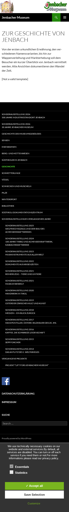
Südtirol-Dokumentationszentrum (22, 212)
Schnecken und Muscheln (16, 186)
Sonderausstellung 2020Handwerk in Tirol (19, 292)
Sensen (6, 140)
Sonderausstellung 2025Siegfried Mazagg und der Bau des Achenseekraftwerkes (24, 228)
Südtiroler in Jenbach (14, 160)
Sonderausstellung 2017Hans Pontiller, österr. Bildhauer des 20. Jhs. (31, 321)
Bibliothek (8, 206)
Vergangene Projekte (14, 358)
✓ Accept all (34, 485)
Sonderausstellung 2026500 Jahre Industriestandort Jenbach (23, 116)
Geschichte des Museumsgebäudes (21, 133)
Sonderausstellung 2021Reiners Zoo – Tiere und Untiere (23, 272)
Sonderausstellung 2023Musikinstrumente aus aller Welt (24, 253)
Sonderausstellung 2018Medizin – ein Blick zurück (20, 311)
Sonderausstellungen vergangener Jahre (26, 219)
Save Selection (34, 494)
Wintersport (9, 199)
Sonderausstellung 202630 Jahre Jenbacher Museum (17, 125)
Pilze (4, 192)
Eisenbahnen (9, 147)
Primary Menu (65, 17)
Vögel (5, 179)
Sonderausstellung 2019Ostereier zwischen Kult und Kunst (25, 302)
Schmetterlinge (11, 173)
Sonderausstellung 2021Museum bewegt (19, 282)
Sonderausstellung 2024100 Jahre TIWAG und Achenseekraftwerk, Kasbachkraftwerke (29, 241)
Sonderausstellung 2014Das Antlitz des (22, 350)
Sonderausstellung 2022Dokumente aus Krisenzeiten (21, 263)
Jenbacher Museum (15, 17)
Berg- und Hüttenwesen (15, 153)
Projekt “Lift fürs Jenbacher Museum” (26, 365)
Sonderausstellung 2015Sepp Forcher (19, 341)
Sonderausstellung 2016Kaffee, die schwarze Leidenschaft (25, 331)
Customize (34, 503)
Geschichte (8, 166)
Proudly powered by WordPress (16, 438)
